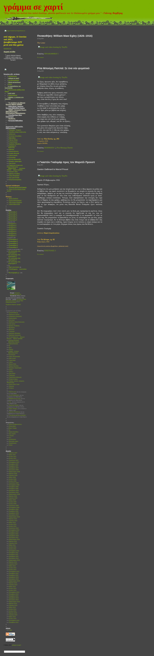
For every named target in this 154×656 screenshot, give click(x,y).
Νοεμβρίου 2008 (13, 488)
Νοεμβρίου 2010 (13, 534)
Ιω (9, 430)
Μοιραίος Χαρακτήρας (14, 368)
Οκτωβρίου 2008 (13, 486)
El (9, 345)
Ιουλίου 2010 (12, 526)
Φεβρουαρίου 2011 (14, 539)
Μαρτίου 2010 (12, 519)
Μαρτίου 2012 (12, 562)
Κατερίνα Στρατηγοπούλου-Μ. (15, 293)
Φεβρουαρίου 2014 (14, 601)
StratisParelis (12, 443)
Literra (10, 362)
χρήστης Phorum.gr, (15, 412)
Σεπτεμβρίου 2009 (13, 507)
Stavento (11, 386)
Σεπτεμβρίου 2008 (13, 485)
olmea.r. (10, 371)
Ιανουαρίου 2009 (13, 492)
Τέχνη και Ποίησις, (15, 406)
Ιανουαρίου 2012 (13, 558)
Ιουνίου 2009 (12, 502)
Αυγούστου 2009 (13, 505)
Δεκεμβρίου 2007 (13, 468)
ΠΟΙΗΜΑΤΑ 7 (50, 148)
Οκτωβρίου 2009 (13, 509)
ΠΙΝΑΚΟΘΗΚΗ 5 (51, 54)
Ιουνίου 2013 (12, 588)
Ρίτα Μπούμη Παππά (64, 148)
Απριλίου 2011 (12, 543)
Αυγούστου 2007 (13, 460)
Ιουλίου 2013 (12, 590)
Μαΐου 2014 (12, 607)
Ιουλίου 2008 (12, 481)
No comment (40, 57)
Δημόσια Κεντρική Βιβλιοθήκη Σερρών (13, 341)
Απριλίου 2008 (12, 475)
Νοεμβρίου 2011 (13, 554)
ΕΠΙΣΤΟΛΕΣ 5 (50, 251)
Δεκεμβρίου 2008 (13, 490)
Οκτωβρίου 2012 (13, 573)
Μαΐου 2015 (12, 616)
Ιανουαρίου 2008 (13, 470)
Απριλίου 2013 (12, 584)
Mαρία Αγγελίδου (13, 432)
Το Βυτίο (11, 388)
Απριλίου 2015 (12, 615)
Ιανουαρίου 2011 (13, 537)
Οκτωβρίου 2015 (13, 622)
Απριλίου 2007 (12, 453)
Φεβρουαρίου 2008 (14, 471)
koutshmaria (12, 439)
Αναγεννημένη (12, 318)
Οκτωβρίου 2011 (13, 552)
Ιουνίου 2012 (12, 568)
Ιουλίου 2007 (12, 458)
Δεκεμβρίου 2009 (13, 513)
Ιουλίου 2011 (12, 549)
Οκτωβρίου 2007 (13, 464)
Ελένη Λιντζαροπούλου (15, 424)
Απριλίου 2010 (12, 520)
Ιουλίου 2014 (12, 611)
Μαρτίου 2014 (12, 603)
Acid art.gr (11, 320)
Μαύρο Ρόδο (12, 364)
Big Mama (11, 327)
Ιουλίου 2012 (12, 569)
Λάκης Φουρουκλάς (14, 356)
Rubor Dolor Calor (13, 384)
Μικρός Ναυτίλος (13, 366)
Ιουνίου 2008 (12, 479)
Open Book (11, 373)
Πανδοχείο (11, 375)
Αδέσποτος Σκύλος (13, 314)
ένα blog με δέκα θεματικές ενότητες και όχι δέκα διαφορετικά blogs (16, 301)
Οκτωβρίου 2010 (13, 532)
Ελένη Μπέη (12, 426)
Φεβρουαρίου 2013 (14, 581)
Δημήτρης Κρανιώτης (14, 335)
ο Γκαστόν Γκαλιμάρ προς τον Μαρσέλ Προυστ (66, 162)
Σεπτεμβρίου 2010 (13, 530)
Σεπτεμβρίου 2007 (13, 462)
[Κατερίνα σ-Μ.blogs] (5, 72)
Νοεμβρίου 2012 (13, 575)
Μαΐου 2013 (12, 586)
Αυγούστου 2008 (13, 483)
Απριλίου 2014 (12, 605)
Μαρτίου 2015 (12, 613)
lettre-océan (12, 358)
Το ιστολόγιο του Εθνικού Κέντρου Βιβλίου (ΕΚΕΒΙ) (16, 337)
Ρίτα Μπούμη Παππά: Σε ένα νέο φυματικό (63, 68)
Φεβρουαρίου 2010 (14, 517)
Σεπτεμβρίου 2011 (13, 551)
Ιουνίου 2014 (12, 609)
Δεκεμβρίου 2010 (13, 535)
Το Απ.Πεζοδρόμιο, (15, 395)
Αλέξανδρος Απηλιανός (15, 316)
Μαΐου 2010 (12, 522)
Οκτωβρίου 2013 (13, 594)
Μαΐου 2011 (12, 545)
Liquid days (12, 360)
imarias (10, 349)
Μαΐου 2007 (12, 454)
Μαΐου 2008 (12, 477)
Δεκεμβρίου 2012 (13, 577)
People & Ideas (13, 379)
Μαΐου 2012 (12, 566)
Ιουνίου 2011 (12, 547)
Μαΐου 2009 (12, 500)
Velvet (10, 445)
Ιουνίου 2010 (12, 524)
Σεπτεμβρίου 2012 (13, 571)
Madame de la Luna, (16, 399)
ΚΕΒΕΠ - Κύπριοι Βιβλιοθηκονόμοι (13, 352)
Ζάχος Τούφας (12, 428)
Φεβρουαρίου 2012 (14, 560)
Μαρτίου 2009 (12, 496)
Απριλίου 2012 (12, 564)
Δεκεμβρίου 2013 (13, 598)
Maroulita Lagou (13, 441)
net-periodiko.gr (13, 312)
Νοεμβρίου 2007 (13, 466)
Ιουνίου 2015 (12, 618)
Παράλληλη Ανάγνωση (14, 377)
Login (10, 630)
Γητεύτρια (11, 331)
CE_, (16, 402)
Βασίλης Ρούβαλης (14, 326)
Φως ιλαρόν (12, 434)
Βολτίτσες (11, 329)
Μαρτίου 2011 (12, 541)
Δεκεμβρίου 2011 (13, 556)
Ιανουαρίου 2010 (13, 515)
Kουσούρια (11, 354)
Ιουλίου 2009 (12, 503)
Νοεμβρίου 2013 (13, 596)
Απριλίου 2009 (12, 498)
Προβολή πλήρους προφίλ (13, 304)
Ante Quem (11, 324)
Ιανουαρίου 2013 (13, 579)
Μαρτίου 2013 (12, 583)
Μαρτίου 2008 (12, 473)
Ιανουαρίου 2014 (13, 600)
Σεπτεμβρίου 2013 (13, 592)
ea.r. (9, 437)
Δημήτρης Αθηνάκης (14, 333)
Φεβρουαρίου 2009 (14, 494)
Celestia (11, 435)
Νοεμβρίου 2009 (13, 511)
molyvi (10, 369)
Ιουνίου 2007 (12, 456)
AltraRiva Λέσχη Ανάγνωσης (16, 322)
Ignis (10, 347)
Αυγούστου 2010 (13, 528)
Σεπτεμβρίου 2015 (13, 620)
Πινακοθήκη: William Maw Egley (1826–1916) (64, 35)
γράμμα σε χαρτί (33, 7)
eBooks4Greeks (13, 344)
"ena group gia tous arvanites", (17, 416)
